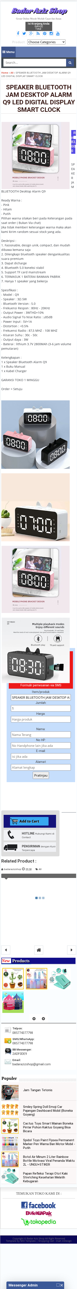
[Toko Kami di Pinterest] (45, 34)
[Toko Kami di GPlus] (32, 34)
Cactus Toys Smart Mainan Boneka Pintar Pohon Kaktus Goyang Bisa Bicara (48, 1127)
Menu (10, 52)
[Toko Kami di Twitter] (25, 34)
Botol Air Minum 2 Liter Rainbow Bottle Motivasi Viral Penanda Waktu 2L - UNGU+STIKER (49, 1160)
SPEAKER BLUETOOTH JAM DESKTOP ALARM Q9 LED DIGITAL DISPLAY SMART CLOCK (39, 98)
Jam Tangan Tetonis (37, 1090)
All (40, 869)
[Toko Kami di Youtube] (58, 34)
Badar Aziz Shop (38, 10)
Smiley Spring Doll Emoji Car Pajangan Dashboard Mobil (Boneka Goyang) (48, 1110)
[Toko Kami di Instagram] (52, 34)
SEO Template (28, 1240)
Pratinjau (40, 775)
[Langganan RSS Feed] (38, 34)
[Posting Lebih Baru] (5, 950)
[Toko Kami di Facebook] (18, 34)
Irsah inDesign (64, 1240)
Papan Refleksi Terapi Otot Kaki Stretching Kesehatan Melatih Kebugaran (45, 1177)
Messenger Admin (23, 1285)
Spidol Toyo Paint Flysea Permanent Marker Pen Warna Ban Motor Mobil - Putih (49, 1144)
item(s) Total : (39, 26)
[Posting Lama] (71, 950)
